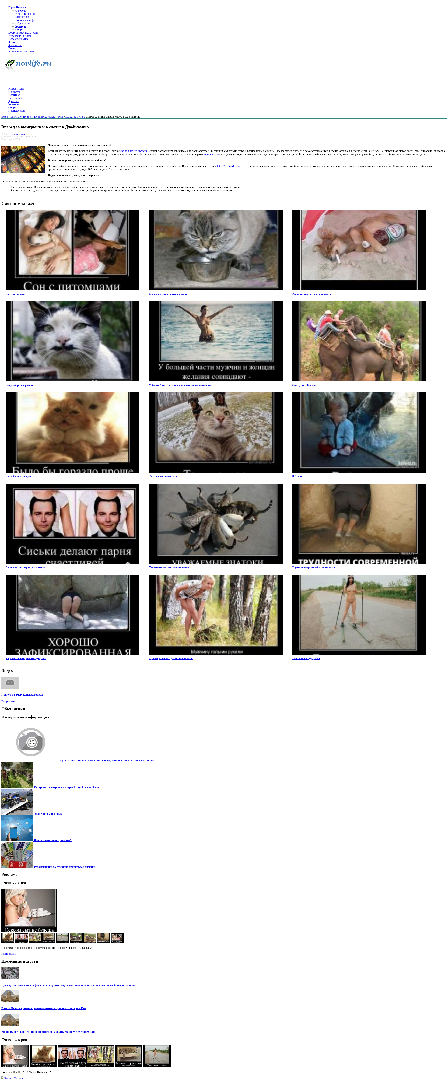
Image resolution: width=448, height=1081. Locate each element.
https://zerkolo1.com (228, 165)
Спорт (19, 29)
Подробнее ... (9, 701)
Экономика (22, 16)
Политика (14, 94)
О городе (20, 10)
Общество (14, 91)
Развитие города (25, 13)
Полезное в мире (18, 38)
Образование (23, 23)
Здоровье (13, 101)
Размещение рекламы (21, 51)
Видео (12, 48)
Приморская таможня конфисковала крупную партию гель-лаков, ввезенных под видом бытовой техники (68, 985)
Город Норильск (18, 7)
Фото (11, 42)
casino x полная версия (133, 150)
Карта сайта (8, 953)
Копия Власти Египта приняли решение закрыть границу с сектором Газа (48, 1031)
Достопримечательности (23, 32)
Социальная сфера (26, 20)
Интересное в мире (19, 35)
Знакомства (15, 45)
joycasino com (212, 154)
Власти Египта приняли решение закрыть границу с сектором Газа (43, 1008)
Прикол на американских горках (22, 694)
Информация (16, 88)
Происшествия (17, 110)
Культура (20, 26)
